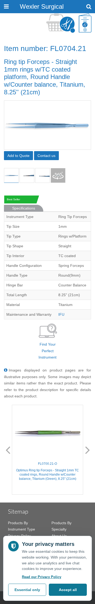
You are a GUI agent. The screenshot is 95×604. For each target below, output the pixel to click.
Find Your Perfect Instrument (47, 350)
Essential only (27, 590)
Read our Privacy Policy (41, 577)
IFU (61, 314)
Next (87, 449)
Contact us (46, 156)
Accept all (68, 590)
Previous (8, 449)
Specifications (23, 208)
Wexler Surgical (42, 6)
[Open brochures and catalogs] (85, 23)
